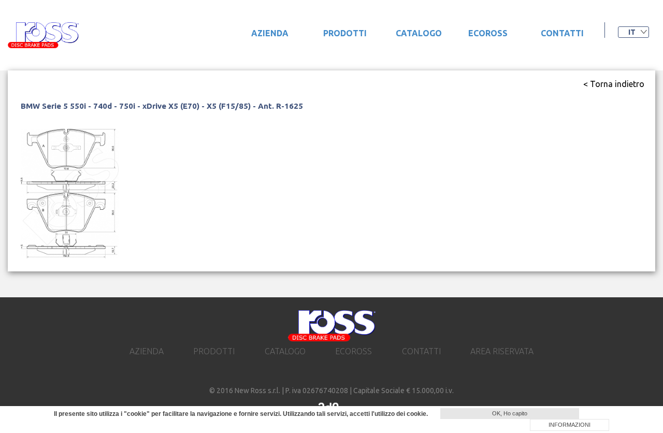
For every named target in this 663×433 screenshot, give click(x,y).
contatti (562, 33)
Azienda (270, 33)
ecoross (488, 33)
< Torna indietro (613, 84)
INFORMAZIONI (569, 425)
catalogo (419, 33)
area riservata (502, 351)
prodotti (345, 33)
